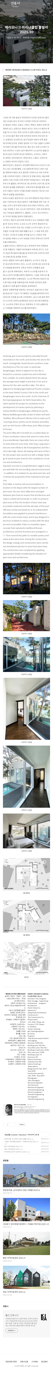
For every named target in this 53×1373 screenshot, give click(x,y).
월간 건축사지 (11, 1315)
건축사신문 (24, 1361)
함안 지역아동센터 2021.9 (12, 1146)
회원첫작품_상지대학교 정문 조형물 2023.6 (17, 1139)
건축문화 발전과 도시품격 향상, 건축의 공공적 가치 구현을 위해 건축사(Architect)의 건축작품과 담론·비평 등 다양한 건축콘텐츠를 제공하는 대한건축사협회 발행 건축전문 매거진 (21, 1322)
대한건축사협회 (11, 1361)
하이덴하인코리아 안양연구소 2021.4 (15, 1152)
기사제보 (34, 1361)
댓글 (5, 1306)
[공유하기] (10, 1125)
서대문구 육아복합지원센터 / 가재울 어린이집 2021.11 (21, 1141)
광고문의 (44, 1361)
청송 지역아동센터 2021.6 (12, 1149)
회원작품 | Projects (11, 1135)
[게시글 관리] (13, 1125)
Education (22, 1135)
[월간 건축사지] (15, 4)
